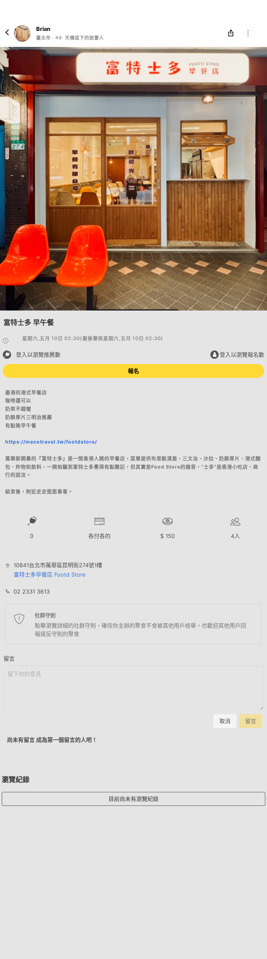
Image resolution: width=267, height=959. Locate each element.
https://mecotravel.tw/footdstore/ (51, 442)
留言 (9, 658)
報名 (133, 370)
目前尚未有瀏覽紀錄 (133, 798)
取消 (224, 721)
